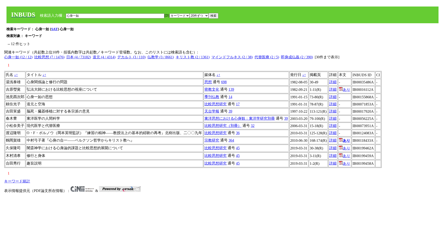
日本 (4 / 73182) (78, 57)
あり (346, 90)
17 (238, 104)
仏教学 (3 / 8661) (160, 57)
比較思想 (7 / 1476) (49, 57)
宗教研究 (211, 140)
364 (231, 140)
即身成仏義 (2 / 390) (297, 57)
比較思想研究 (215, 104)
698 (224, 82)
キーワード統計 (17, 181)
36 (238, 133)
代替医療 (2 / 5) (266, 57)
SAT (54, 29)
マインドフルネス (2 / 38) (232, 57)
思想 (208, 82)
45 (238, 148)
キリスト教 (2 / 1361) (193, 57)
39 (230, 111)
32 (252, 126)
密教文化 (211, 89)
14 (230, 97)
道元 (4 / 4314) (104, 57)
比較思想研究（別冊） (223, 126)
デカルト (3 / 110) (131, 57)
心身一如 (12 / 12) (18, 57)
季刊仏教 (211, 97)
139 (231, 89)
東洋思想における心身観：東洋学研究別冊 (239, 118)
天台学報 (211, 111)
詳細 (333, 82)
